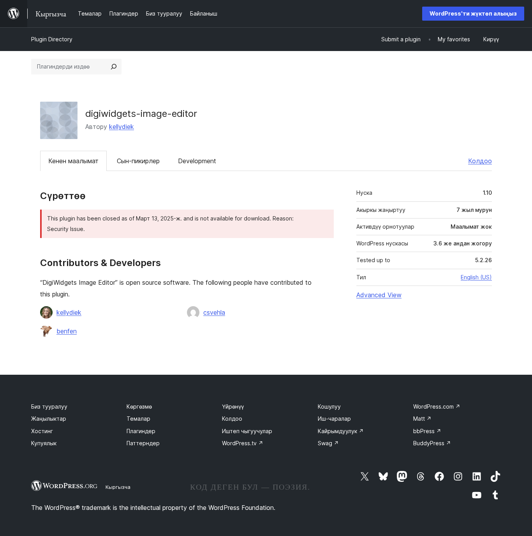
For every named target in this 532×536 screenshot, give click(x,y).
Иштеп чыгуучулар (247, 431)
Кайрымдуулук (341, 431)
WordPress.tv (242, 443)
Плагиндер (141, 431)
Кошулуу (329, 406)
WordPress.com (436, 406)
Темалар (138, 418)
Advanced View (379, 295)
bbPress (427, 431)
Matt (422, 418)
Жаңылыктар (48, 418)
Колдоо (480, 161)
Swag (328, 443)
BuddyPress (432, 443)
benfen (66, 331)
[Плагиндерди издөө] (114, 66)
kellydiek (121, 126)
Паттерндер (143, 443)
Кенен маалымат (73, 161)
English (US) (476, 277)
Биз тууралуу (49, 406)
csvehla (214, 312)
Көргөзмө (139, 406)
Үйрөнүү (233, 406)
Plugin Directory (51, 39)
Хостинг (42, 431)
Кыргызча (118, 487)
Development (197, 161)
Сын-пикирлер (138, 161)
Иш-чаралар (334, 418)
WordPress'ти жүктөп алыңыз (473, 13)
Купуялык (43, 443)
